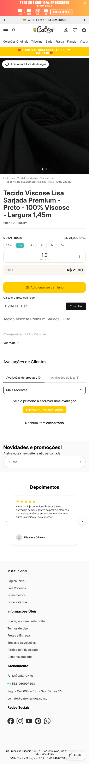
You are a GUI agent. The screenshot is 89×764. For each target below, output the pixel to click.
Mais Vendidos (19, 178)
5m (62, 245)
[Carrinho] (84, 30)
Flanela (72, 41)
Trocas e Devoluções (21, 642)
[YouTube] (29, 721)
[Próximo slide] (84, 20)
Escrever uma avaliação (44, 410)
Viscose (34, 178)
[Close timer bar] (85, 3)
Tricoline (36, 41)
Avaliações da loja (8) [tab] (65, 377)
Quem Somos (16, 595)
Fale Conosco (16, 588)
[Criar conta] (79, 462)
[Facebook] (10, 721)
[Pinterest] (38, 721)
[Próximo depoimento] (82, 521)
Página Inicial (16, 581)
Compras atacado (19, 656)
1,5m (31, 245)
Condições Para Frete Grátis (26, 621)
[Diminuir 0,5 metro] (9, 256)
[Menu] (5, 30)
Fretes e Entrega (18, 635)
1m (20, 245)
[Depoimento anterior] (6, 521)
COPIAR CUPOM (61, 12)
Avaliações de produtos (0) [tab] (24, 377)
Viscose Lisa (47, 178)
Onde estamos (17, 602)
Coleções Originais (15, 41)
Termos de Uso (17, 628)
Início (6, 178)
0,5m (9, 245)
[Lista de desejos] (74, 30)
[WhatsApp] (47, 721)
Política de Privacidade (22, 649)
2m (42, 245)
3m (52, 245)
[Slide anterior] (4, 20)
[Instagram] (20, 721)
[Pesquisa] (13, 30)
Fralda (59, 41)
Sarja (49, 41)
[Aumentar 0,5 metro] (79, 256)
